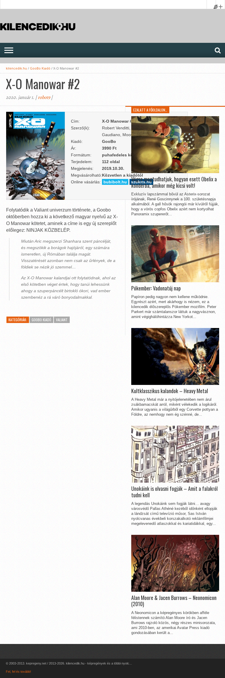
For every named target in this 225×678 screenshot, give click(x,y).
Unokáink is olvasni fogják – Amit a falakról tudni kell (174, 492)
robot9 (44, 97)
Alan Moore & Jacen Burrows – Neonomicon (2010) (174, 601)
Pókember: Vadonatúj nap (156, 288)
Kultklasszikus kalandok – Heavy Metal (169, 391)
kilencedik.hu (16, 68)
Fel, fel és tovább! (18, 671)
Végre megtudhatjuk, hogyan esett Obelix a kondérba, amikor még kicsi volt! (174, 182)
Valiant (62, 319)
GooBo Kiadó (40, 68)
